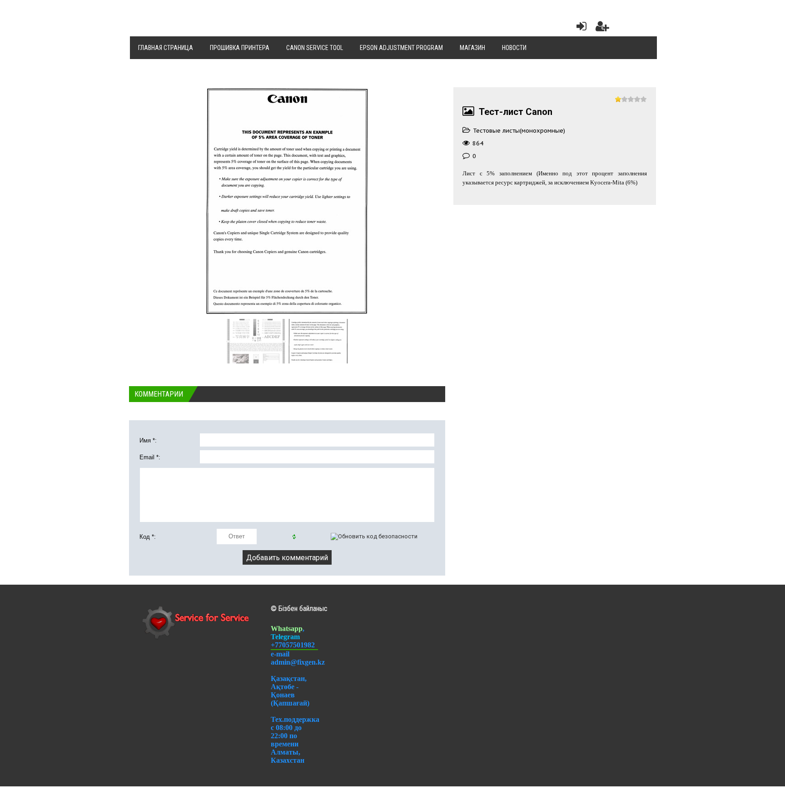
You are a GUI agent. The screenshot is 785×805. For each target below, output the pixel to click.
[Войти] (579, 28)
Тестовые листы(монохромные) (519, 130)
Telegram (285, 637)
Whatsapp (287, 628)
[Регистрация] (602, 28)
